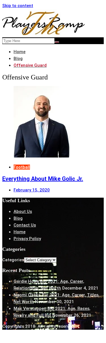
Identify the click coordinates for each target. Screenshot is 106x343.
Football (22, 167)
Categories (13, 259)
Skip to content (17, 5)
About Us (23, 211)
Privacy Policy (27, 238)
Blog (18, 218)
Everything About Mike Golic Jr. (42, 178)
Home (19, 231)
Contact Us (25, 225)
